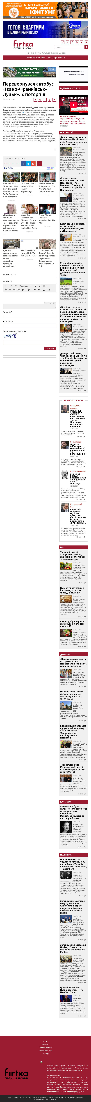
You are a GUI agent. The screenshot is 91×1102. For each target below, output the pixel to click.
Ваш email (8, 321)
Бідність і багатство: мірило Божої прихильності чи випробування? (78, 449)
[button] (6, 286)
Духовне (62, 52)
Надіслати (50, 348)
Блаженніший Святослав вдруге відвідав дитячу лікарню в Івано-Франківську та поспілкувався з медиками (73, 731)
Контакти (45, 1045)
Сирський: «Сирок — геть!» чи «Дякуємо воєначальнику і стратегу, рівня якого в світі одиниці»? (78, 516)
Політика (61, 58)
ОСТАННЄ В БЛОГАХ (73, 400)
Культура (46, 52)
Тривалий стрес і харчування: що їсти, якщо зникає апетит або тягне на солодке (72, 555)
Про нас (45, 1042)
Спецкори (45, 1053)
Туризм (54, 52)
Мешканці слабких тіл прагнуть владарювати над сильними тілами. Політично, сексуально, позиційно (77, 418)
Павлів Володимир (78, 471)
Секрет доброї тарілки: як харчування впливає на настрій (72, 624)
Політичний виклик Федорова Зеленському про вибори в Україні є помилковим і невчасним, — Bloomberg (73, 864)
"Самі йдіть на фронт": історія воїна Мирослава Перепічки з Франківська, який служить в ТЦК (47, 258)
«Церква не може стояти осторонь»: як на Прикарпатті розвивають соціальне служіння (73, 662)
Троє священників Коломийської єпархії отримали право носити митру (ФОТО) (72, 768)
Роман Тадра (75, 442)
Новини (29, 58)
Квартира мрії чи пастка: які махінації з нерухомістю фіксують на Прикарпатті (73, 227)
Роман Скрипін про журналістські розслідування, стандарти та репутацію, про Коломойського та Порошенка (73, 120)
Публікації (36, 58)
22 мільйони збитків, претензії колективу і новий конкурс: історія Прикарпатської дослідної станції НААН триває (72, 268)
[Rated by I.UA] (45, 1062)
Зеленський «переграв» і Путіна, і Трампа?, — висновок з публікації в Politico (73, 948)
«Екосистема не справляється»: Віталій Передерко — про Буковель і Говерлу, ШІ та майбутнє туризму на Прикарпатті (72, 184)
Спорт (55, 58)
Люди (27, 52)
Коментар (8, 281)
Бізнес (49, 58)
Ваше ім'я (8, 312)
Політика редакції (45, 1048)
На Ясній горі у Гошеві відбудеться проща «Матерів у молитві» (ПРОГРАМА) (71, 695)
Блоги (43, 58)
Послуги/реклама (45, 1050)
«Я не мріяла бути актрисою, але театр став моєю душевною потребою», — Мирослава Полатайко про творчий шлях (73, 812)
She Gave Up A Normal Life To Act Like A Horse (28, 253)
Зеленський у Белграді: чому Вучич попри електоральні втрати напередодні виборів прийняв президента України (72, 906)
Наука (38, 52)
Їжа (32, 52)
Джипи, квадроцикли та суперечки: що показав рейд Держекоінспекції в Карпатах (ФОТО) (73, 141)
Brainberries (11, 200)
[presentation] (6, 286)
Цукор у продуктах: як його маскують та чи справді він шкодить (72, 590)
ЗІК (23, 112)
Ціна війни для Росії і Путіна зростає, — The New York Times (71, 990)
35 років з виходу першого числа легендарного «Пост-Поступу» (78, 479)
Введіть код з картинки (15, 331)
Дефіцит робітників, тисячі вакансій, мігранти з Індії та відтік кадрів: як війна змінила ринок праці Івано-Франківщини (73, 359)
